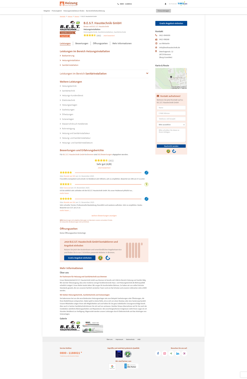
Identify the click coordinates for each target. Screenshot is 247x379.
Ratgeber (47, 11)
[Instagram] (164, 353)
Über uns (110, 339)
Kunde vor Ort (70, 176)
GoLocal (67, 187)
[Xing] (171, 353)
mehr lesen (64, 193)
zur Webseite (164, 43)
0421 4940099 (164, 35)
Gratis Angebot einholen (80, 257)
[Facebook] (158, 353)
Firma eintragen (163, 11)
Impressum (119, 339)
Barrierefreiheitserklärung (95, 11)
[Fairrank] (184, 353)
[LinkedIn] (178, 353)
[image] (70, 327)
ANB (138, 339)
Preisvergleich (57, 11)
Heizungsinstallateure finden (73, 11)
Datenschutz (130, 339)
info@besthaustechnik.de (169, 47)
